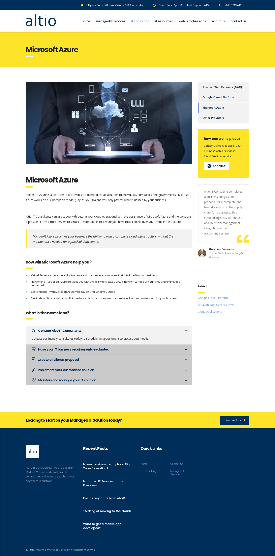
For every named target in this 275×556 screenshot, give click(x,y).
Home (86, 21)
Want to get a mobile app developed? (102, 526)
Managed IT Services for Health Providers (106, 483)
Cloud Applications (210, 311)
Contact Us (238, 21)
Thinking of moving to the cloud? (107, 511)
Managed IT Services (110, 21)
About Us (218, 21)
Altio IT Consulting (61, 550)
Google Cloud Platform (218, 97)
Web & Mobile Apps (192, 21)
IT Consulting (140, 21)
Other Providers (213, 117)
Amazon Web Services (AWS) (222, 87)
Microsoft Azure (213, 107)
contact (219, 166)
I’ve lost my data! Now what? (104, 498)
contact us (232, 420)
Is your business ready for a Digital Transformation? (108, 466)
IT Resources (164, 21)
